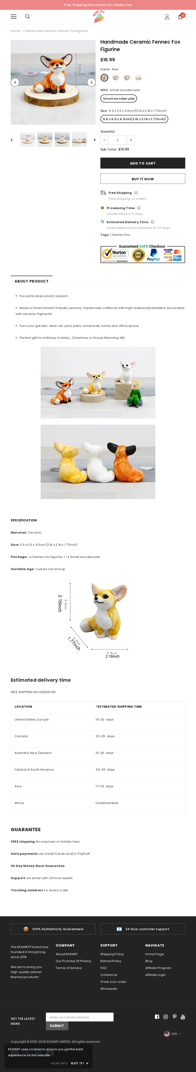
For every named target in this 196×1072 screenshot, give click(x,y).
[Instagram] (165, 1017)
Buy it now (143, 179)
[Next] (91, 82)
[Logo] (99, 16)
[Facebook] (156, 1017)
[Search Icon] (32, 16)
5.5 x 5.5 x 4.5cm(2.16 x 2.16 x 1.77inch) (134, 119)
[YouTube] (182, 1017)
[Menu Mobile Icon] (13, 17)
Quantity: (108, 131)
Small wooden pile (118, 98)
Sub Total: (108, 149)
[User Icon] (167, 16)
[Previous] (15, 82)
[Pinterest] (173, 1017)
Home (15, 31)
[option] (53, 82)
